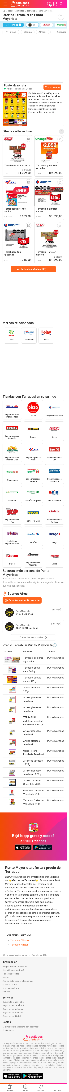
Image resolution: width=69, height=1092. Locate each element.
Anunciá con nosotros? (13, 970)
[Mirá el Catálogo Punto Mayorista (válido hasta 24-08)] (15, 109)
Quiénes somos (10, 984)
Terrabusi (31, 11)
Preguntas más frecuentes (15, 966)
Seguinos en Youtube (12, 1012)
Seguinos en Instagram (13, 1009)
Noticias (6, 992)
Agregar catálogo (11, 988)
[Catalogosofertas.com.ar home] (20, 4)
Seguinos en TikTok (12, 1016)
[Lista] (55, 4)
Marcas (6, 977)
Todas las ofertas (16, 11)
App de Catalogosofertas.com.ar (18, 981)
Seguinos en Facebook (13, 1005)
